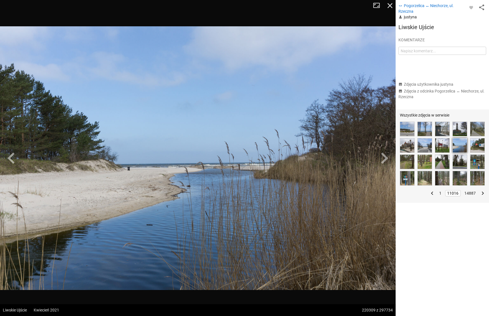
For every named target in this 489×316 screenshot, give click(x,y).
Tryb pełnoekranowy (378, 5)
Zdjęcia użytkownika (428, 84)
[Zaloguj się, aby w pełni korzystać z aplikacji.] (471, 7)
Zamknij (390, 5)
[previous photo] (11, 158)
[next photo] (384, 158)
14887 (470, 193)
